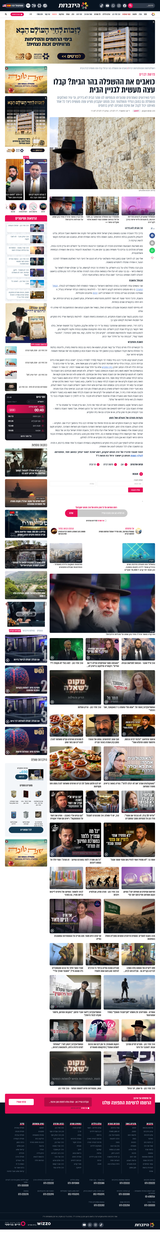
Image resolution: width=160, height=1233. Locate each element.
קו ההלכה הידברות (123, 1191)
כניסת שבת (149, 1149)
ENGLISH (40, 14)
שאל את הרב (88, 14)
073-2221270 (23, 1194)
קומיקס (99, 1149)
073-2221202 (99, 1205)
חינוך (79, 1149)
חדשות (134, 14)
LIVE (30, 14)
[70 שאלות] (33, 5)
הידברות (150, 1123)
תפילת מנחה (19, 1131)
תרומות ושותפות (147, 1157)
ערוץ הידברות (148, 1131)
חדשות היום (132, 1135)
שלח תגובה (135, 490)
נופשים (150, 1153)
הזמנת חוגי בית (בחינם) (46, 1191)
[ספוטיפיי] (28, 5)
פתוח (118, 1142)
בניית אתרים (32, 1225)
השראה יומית (115, 1160)
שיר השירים (20, 1160)
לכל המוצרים (26, 830)
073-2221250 (124, 1205)
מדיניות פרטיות (148, 1128)
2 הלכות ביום (148, 1142)
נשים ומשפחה (38, 1123)
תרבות (134, 1153)
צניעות (41, 1146)
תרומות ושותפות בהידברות (121, 1180)
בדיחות (99, 1135)
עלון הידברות (148, 1135)
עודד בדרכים (115, 1128)
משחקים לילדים (95, 1146)
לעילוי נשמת (136, 455)
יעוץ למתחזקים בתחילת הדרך (43, 1180)
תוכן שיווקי (132, 1167)
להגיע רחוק (115, 1153)
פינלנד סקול (77, 1142)
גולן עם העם (115, 1146)
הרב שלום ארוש (58, 1160)
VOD (145, 14)
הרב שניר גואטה (58, 1146)
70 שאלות (97, 14)
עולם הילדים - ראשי (94, 1128)
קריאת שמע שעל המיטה (15, 1171)
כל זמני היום (26, 436)
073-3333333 (149, 1205)
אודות (151, 1171)
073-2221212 (125, 1183)
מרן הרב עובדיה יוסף (57, 1131)
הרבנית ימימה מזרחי (37, 1142)
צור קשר (47, 14)
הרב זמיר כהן (116, 14)
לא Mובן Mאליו (114, 1131)
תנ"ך (79, 1131)
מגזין (140, 14)
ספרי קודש (77, 1164)
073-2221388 (99, 1183)
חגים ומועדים (131, 1164)
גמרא (79, 1135)
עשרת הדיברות (76, 1138)
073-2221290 (48, 1194)
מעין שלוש (20, 1146)
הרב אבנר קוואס (58, 1164)
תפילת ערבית (19, 1135)
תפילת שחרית (19, 1128)
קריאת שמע (20, 1149)
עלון (73, 14)
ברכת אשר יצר (19, 1167)
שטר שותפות (126, 14)
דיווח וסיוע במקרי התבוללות (69, 1191)
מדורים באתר (131, 1123)
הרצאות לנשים (39, 1157)
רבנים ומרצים (58, 1123)
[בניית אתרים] (43, 1225)
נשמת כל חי (20, 1164)
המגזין (134, 1131)
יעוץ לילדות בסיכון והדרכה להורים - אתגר (17, 1181)
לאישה (41, 1128)
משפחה (133, 1146)
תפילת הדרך (19, 1157)
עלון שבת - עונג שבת (97, 1180)
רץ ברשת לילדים (95, 1131)
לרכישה (21, 776)
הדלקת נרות (39, 1138)
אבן (122, 464)
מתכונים (41, 1131)
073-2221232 (48, 1183)
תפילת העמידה (19, 1138)
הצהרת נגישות (148, 1167)
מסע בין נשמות (114, 1149)
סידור (22, 1123)
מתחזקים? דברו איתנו (15, 5)
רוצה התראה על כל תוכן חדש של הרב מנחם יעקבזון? (96, 507)
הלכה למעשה (115, 1138)
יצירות (99, 1160)
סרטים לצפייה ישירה (94, 1138)
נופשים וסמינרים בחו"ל (96, 1202)
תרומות (54, 14)
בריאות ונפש (77, 1153)
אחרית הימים (76, 1157)
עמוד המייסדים (148, 1164)
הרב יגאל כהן (59, 1142)
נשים (134, 1138)
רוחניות (133, 1142)
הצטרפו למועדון (16, 14)
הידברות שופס (148, 1160)
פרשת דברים (108, 464)
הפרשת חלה (39, 1160)
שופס (68, 14)
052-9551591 (98, 1194)
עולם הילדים (106, 14)
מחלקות (61, 14)
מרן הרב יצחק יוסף (57, 1135)
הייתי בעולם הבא (114, 1164)
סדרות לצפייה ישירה (94, 1142)
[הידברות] (73, 5)
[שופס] (39, 5)
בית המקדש (107, 367)
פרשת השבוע (131, 1160)
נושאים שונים (75, 1123)
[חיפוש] (130, 5)
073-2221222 (150, 1183)
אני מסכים (95, 520)
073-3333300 (124, 1194)
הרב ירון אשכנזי (58, 1149)
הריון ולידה (40, 1153)
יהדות (95, 292)
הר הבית (92, 464)
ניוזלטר (150, 1138)
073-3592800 (73, 1183)
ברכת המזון (20, 1142)
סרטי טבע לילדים (95, 1157)
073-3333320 (23, 1185)
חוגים (99, 1164)
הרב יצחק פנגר (58, 1138)
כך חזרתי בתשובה (113, 1157)
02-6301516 (150, 1196)
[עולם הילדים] (45, 5)
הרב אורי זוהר (59, 1157)
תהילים (21, 1153)
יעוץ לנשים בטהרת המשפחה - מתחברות (144, 1192)
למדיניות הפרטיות (91, 520)
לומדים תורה (77, 1128)
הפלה (42, 1149)
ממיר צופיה (151, 1202)
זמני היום (79, 14)
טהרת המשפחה (38, 1135)
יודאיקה (78, 1167)
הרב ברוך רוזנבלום (57, 1153)
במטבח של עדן (114, 1135)
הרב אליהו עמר (58, 1167)
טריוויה (99, 1153)
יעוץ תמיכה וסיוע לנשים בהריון (94, 1191)
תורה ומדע (132, 1149)
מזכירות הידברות (149, 1180)
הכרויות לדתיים (76, 1160)
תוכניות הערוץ (114, 1123)
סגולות (79, 1146)
